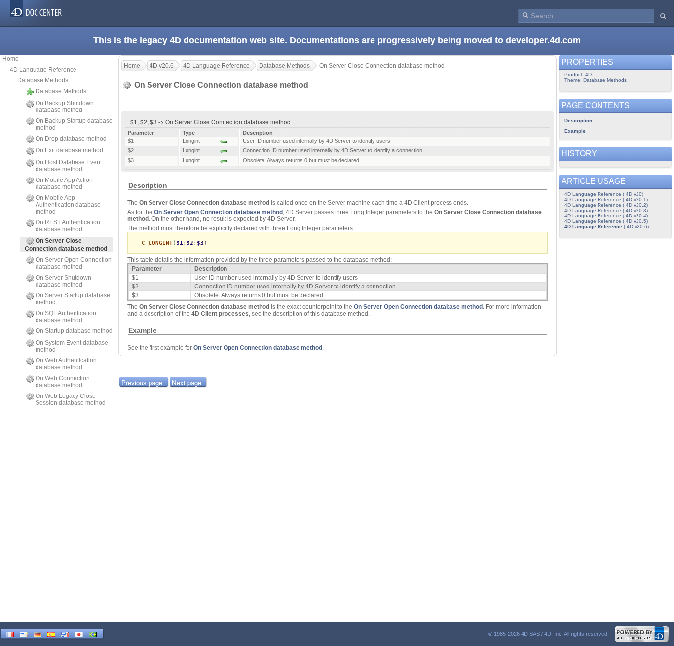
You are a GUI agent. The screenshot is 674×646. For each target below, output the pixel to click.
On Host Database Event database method (69, 166)
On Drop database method (71, 138)
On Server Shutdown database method (63, 281)
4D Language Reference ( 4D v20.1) (606, 199)
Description (578, 120)
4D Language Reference (43, 69)
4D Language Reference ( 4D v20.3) (606, 210)
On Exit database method (69, 150)
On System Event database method (72, 346)
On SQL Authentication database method (66, 316)
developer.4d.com (543, 40)
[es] (51, 633)
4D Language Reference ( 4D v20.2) (606, 205)
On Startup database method (74, 330)
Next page (186, 382)
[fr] (9, 633)
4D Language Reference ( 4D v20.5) (606, 221)
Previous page (141, 382)
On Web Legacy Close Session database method (71, 399)
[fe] (65, 633)
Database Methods (42, 80)
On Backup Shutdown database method (65, 106)
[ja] (79, 633)
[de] (37, 633)
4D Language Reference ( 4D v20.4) (606, 215)
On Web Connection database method (63, 382)
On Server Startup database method (73, 299)
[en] (23, 633)
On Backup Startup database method (74, 124)
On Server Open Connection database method (74, 263)
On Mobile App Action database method (64, 183)
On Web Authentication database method (66, 364)
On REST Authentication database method (68, 226)
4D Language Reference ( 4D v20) (603, 194)
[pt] (92, 633)
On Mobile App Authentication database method (68, 204)
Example (575, 131)
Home (10, 58)
